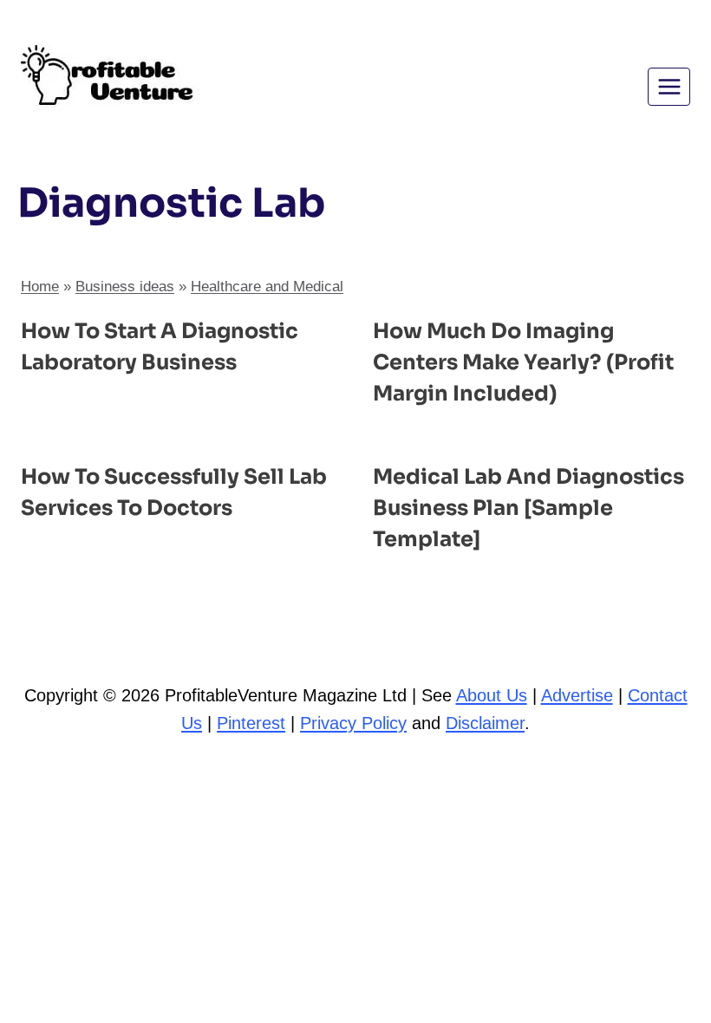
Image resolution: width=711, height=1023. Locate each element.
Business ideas (124, 286)
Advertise (577, 695)
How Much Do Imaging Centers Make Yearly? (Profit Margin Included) (523, 362)
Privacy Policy (353, 723)
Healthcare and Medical (267, 286)
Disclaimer (485, 723)
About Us (491, 695)
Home (40, 286)
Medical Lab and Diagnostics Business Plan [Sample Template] (528, 508)
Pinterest (251, 723)
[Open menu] (669, 86)
